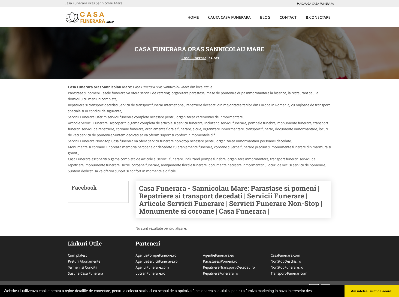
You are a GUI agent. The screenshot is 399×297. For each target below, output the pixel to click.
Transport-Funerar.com (289, 273)
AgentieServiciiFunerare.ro (157, 261)
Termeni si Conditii (82, 267)
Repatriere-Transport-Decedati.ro (229, 267)
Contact (288, 17)
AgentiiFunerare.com (152, 267)
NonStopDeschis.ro (286, 261)
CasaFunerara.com (285, 255)
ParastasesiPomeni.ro (220, 261)
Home (193, 17)
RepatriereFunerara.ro (220, 273)
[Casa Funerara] (94, 16)
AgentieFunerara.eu (218, 255)
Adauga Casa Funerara (316, 4)
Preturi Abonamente (84, 261)
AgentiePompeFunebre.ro (156, 255)
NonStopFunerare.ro (287, 267)
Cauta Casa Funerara (229, 17)
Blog (265, 17)
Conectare (319, 17)
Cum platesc (77, 255)
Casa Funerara (193, 57)
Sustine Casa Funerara (85, 273)
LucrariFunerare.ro (150, 273)
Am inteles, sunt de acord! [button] (372, 291)
